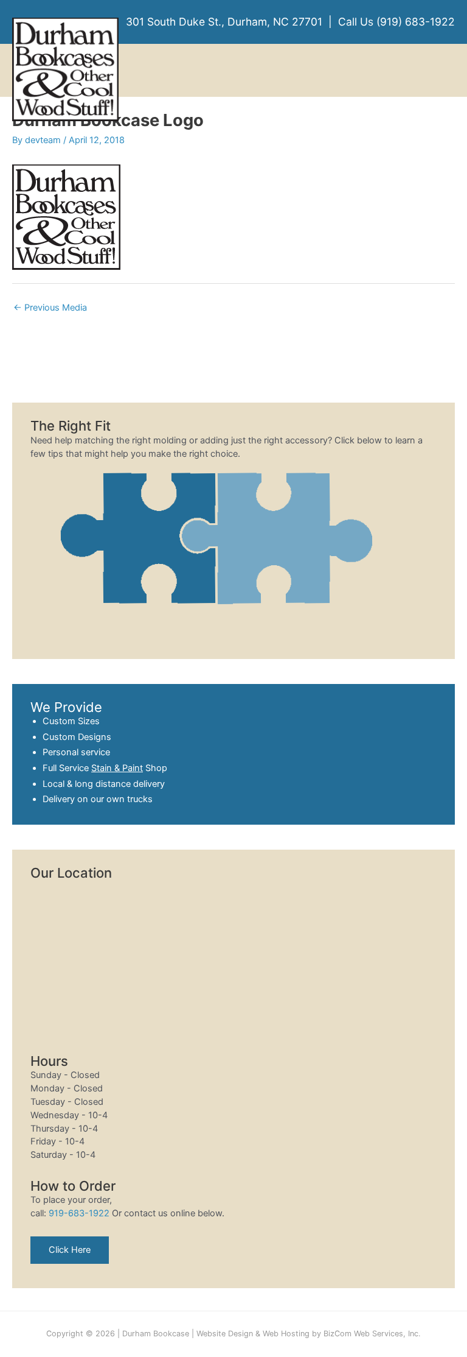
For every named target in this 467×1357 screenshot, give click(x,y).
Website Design (224, 1333)
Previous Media (50, 307)
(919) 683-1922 (415, 21)
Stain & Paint (117, 768)
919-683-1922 (79, 1213)
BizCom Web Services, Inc (370, 1333)
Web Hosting (286, 1333)
